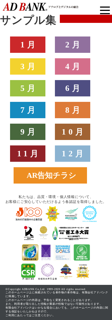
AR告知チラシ (51, 175)
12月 (74, 153)
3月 (29, 66)
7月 (29, 109)
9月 (29, 131)
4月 (74, 66)
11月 (29, 153)
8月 (74, 109)
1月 (29, 44)
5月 (29, 88)
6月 (74, 88)
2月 (74, 44)
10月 (74, 131)
